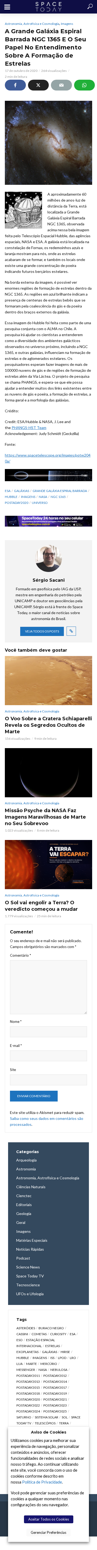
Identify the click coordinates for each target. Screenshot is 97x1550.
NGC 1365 (58, 497)
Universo (40, 503)
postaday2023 (55, 1405)
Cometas (39, 1334)
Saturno (23, 1417)
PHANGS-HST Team (29, 427)
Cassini (22, 1334)
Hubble (11, 497)
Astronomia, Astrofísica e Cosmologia (32, 24)
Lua (19, 1364)
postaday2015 (28, 1387)
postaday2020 (16, 503)
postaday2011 (28, 1376)
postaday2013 (28, 1382)
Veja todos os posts (42, 631)
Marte (31, 1364)
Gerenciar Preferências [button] (48, 1532)
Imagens (67, 24)
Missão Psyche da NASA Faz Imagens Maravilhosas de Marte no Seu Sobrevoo (45, 817)
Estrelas (52, 1346)
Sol (65, 1417)
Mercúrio (48, 1364)
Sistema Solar (46, 1417)
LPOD (62, 1358)
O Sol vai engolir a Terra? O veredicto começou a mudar (41, 906)
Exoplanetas (27, 1352)
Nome (16, 1021)
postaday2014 (55, 1382)
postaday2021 (55, 1399)
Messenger (25, 1370)
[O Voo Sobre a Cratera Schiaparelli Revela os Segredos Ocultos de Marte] (48, 680)
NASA (43, 497)
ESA (8, 491)
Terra (64, 1423)
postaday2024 (28, 1411)
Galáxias (21, 491)
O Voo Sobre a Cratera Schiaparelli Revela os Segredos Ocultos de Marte (48, 725)
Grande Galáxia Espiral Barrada (60, 491)
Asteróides (25, 1328)
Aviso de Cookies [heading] (48, 1432)
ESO (19, 1340)
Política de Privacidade (42, 1482)
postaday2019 (55, 1393)
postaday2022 (28, 1405)
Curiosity (58, 1334)
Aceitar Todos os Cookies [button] (48, 1519)
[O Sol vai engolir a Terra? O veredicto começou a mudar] (48, 864)
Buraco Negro (51, 1328)
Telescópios (45, 1423)
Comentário (20, 955)
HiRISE (65, 1352)
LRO (73, 1358)
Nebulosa (58, 1370)
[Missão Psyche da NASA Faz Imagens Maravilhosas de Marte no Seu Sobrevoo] (48, 772)
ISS (52, 1358)
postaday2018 (28, 1393)
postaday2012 (55, 1376)
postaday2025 (55, 1411)
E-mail (16, 1045)
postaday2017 (55, 1387)
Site (13, 1069)
